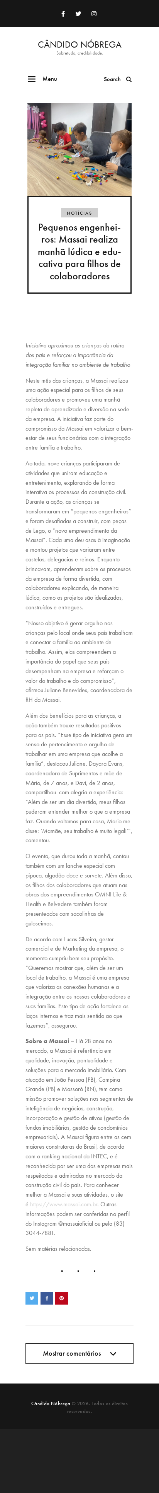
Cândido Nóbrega (51, 1403)
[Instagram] (94, 13)
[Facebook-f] (63, 13)
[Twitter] (78, 13)
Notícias (79, 213)
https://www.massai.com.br (63, 1204)
